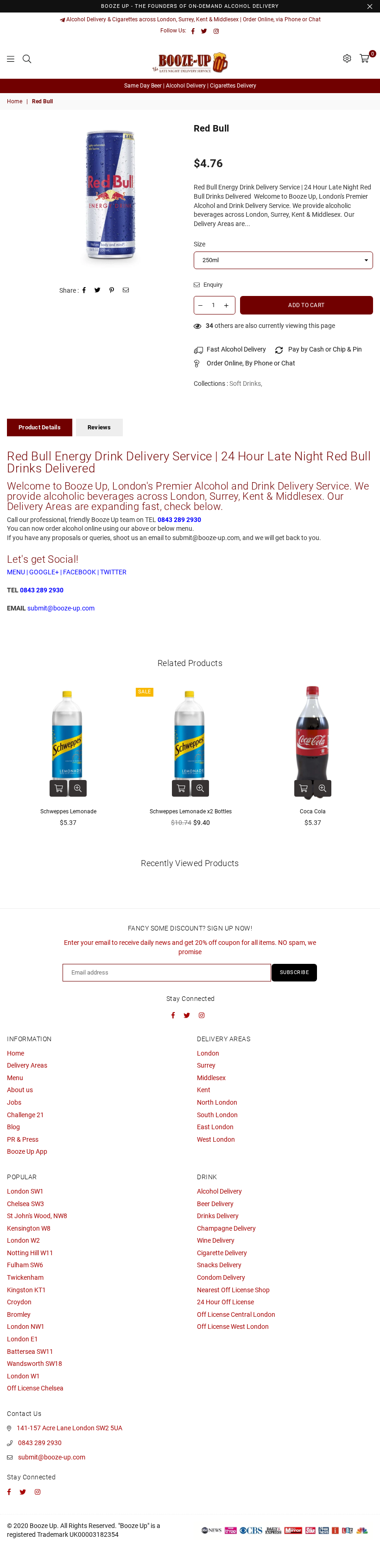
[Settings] (347, 58)
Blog (13, 1127)
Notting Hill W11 (30, 1253)
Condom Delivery (221, 1277)
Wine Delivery (215, 1240)
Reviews (99, 427)
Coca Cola (313, 811)
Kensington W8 (29, 1228)
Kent (203, 1090)
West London (216, 1139)
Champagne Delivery (226, 1228)
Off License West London (233, 1326)
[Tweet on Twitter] (97, 291)
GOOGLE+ (44, 572)
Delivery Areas (27, 1065)
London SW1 (25, 1191)
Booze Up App (27, 1151)
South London (217, 1115)
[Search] (27, 58)
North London (217, 1102)
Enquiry (212, 284)
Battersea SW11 (30, 1351)
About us (20, 1090)
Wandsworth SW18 (34, 1363)
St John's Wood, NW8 (37, 1216)
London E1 (22, 1339)
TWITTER (113, 572)
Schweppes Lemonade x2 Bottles (191, 811)
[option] (190, 86)
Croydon (19, 1302)
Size (199, 244)
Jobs (14, 1102)
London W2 (23, 1240)
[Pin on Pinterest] (112, 291)
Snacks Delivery (219, 1265)
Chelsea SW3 (25, 1203)
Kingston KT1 (26, 1290)
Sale (144, 692)
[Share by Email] (126, 291)
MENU (16, 572)
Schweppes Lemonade (68, 811)
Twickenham (25, 1277)
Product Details (40, 427)
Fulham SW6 (25, 1265)
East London (215, 1127)
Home (14, 101)
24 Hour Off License (225, 1302)
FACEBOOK (79, 572)
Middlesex (211, 1078)
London (208, 1053)
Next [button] (365, 767)
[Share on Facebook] (84, 291)
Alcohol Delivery (219, 1191)
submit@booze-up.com (51, 1457)
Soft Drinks (245, 383)
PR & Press (22, 1139)
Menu (15, 1078)
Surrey (206, 1065)
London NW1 (25, 1326)
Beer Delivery (215, 1203)
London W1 (23, 1376)
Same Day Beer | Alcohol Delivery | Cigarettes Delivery (190, 85)
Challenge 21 (25, 1115)
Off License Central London (236, 1314)
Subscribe (294, 972)
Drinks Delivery (218, 1216)
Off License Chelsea (35, 1388)
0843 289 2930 (40, 1442)
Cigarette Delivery (222, 1253)
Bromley (19, 1314)
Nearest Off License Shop (233, 1290)
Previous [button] (15, 767)
